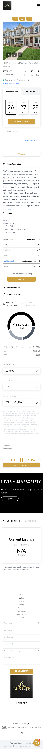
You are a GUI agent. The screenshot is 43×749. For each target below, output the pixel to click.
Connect (21, 617)
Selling (21, 605)
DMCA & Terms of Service (23, 746)
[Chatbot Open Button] (36, 742)
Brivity (20, 743)
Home (22, 595)
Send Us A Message (22, 671)
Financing (21, 608)
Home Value (22, 611)
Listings (21, 598)
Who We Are (21, 614)
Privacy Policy (8, 746)
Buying (21, 601)
